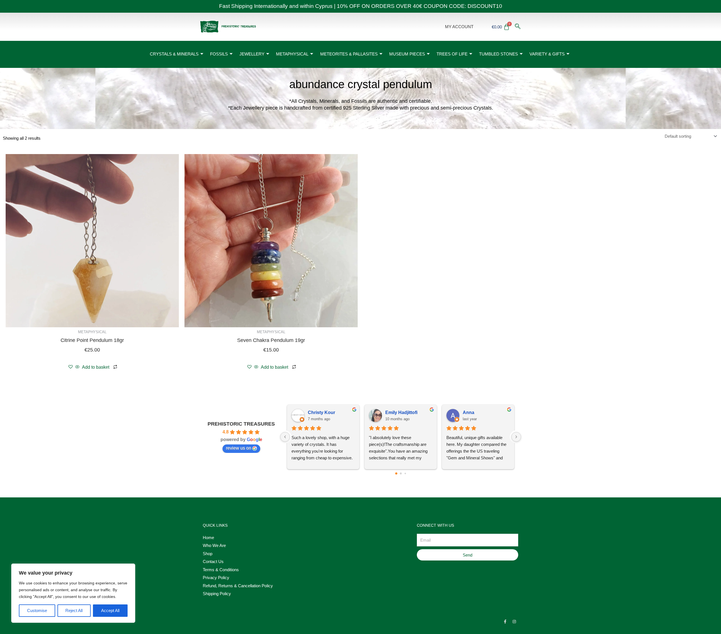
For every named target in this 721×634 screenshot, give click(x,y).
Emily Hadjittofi (401, 412)
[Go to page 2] (405, 473)
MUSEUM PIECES (407, 54)
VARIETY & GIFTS (547, 54)
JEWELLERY (251, 54)
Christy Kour (321, 412)
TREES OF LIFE (452, 54)
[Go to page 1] (401, 474)
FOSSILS (219, 54)
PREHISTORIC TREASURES (241, 424)
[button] (517, 26)
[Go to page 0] (396, 474)
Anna (468, 412)
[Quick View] (77, 367)
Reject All (74, 610)
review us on (238, 448)
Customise (37, 610)
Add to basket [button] (95, 367)
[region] (73, 593)
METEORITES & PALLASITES (349, 54)
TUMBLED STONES (498, 54)
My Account (459, 26)
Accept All (110, 610)
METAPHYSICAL (292, 54)
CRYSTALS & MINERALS (174, 54)
